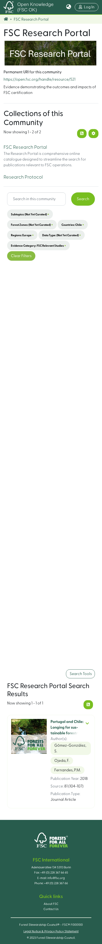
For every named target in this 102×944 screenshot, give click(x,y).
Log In (91, 7)
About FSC (51, 903)
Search (83, 199)
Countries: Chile (72, 225)
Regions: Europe (22, 235)
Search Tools (80, 674)
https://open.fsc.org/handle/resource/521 (39, 79)
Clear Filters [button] (21, 256)
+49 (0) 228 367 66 (56, 883)
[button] (69, 7)
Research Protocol (23, 177)
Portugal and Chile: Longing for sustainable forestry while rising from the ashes (67, 733)
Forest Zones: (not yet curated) (32, 225)
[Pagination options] (93, 133)
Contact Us (51, 909)
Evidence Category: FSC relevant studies (38, 245)
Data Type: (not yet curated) (61, 235)
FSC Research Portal (25, 147)
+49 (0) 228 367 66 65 (54, 872)
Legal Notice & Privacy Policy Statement (51, 931)
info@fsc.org (56, 878)
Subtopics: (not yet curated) (30, 214)
